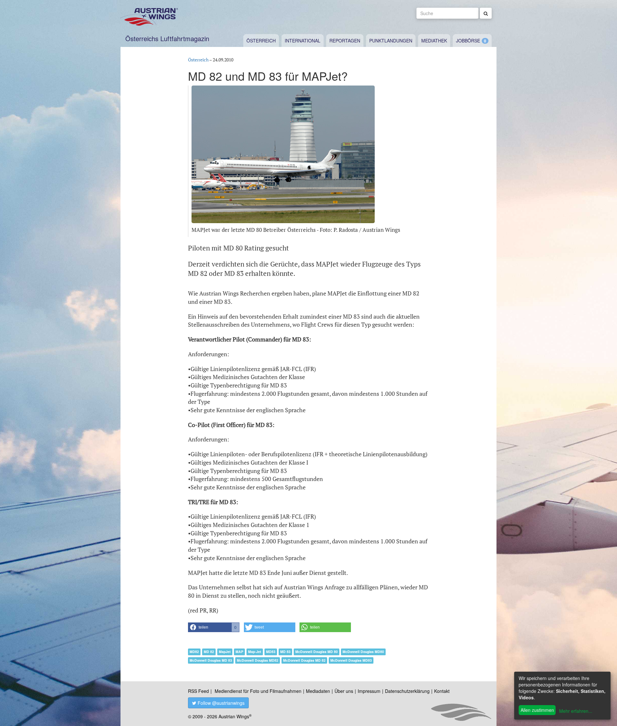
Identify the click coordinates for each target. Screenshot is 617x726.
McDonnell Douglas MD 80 (316, 651)
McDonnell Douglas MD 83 (211, 660)
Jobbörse (468, 40)
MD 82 (209, 651)
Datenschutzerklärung (407, 691)
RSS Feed (198, 691)
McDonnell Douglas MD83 (351, 660)
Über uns (344, 691)
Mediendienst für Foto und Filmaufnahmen (258, 691)
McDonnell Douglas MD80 (363, 651)
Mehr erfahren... (575, 711)
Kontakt (442, 691)
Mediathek (434, 40)
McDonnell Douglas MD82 (257, 660)
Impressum (369, 691)
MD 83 (285, 651)
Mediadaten (318, 691)
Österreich (261, 40)
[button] (213, 627)
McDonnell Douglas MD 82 (304, 660)
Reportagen (344, 40)
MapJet (225, 651)
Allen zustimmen (537, 710)
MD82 (194, 651)
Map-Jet (254, 651)
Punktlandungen (390, 40)
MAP (239, 651)
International (302, 40)
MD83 (270, 651)
